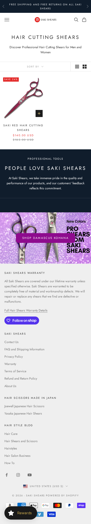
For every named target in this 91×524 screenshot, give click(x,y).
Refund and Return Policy (20, 378)
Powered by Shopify (62, 495)
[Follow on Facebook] (6, 475)
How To (9, 463)
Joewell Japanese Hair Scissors (24, 406)
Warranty (10, 364)
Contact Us (11, 342)
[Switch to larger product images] (77, 66)
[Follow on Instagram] (18, 475)
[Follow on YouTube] (29, 475)
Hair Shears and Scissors (21, 441)
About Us (10, 386)
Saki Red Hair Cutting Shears (23, 127)
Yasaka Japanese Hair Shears (23, 413)
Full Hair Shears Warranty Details (25, 310)
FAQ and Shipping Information (24, 349)
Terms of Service (15, 371)
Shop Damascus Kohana (45, 238)
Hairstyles (10, 448)
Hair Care (10, 434)
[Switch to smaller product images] (85, 66)
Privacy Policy (13, 356)
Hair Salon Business (17, 455)
